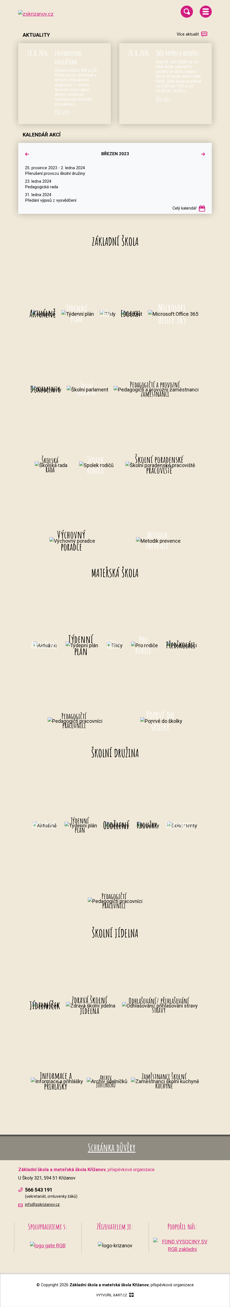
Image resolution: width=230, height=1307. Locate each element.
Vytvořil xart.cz (111, 1295)
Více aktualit (188, 34)
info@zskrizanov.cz (42, 1204)
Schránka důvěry (111, 1147)
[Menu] (206, 12)
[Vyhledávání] (187, 12)
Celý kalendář (185, 208)
